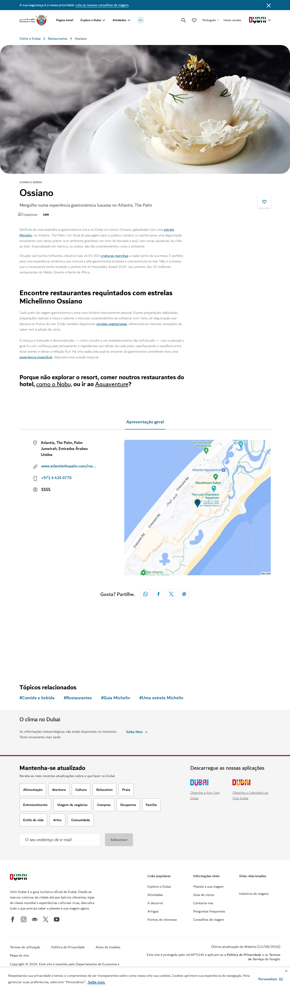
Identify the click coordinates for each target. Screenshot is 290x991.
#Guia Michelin (115, 698)
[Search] (183, 20)
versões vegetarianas (111, 324)
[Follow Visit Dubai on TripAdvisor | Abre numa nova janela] (34, 919)
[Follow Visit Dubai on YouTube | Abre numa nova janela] (56, 919)
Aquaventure (111, 384)
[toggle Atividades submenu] (129, 20)
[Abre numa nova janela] (158, 594)
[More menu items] (140, 20)
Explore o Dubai (90, 20)
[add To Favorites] (264, 201)
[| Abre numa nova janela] (23, 919)
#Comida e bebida (37, 698)
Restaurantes (57, 38)
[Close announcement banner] (269, 5)
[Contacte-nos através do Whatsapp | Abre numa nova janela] (146, 594)
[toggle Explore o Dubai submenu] (103, 20)
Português (209, 20)
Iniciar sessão (232, 20)
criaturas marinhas (114, 256)
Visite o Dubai (30, 38)
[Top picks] (194, 20)
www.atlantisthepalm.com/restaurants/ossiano (68, 466)
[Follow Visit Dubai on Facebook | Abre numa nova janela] (12, 919)
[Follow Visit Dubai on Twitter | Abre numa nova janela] (45, 919)
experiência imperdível (35, 357)
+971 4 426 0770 (56, 478)
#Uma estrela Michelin (161, 698)
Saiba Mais (134, 732)
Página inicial (64, 20)
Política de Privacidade (244, 955)
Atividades (119, 20)
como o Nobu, (54, 384)
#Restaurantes (78, 698)
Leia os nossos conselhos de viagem (102, 5)
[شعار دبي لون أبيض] (19, 878)
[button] (270, 979)
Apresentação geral (145, 422)
